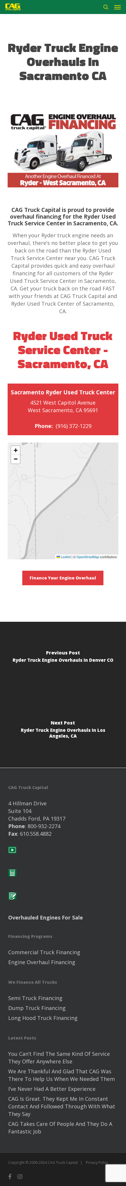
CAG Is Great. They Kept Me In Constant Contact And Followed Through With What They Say (61, 1106)
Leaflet (65, 556)
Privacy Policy (97, 1162)
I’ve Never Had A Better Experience (52, 1088)
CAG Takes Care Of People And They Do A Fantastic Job (60, 1127)
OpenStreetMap (87, 556)
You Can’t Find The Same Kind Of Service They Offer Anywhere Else (59, 1057)
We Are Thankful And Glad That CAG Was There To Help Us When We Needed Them (61, 1075)
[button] (117, 7)
